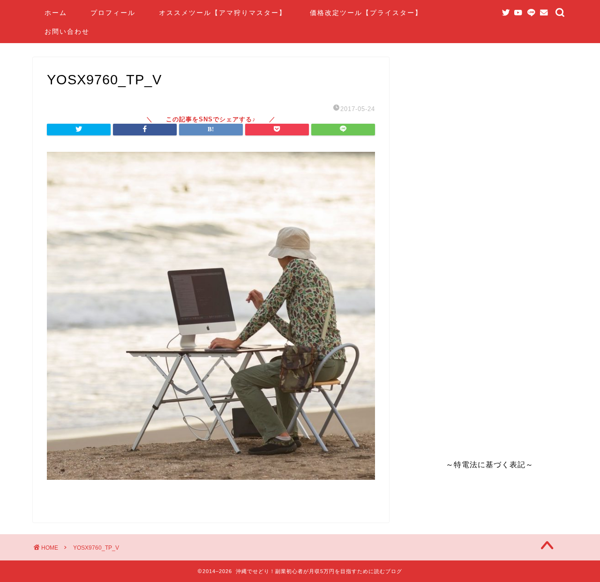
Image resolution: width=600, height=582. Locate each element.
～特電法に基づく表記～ (489, 465)
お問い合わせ (67, 31)
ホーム (56, 12)
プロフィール (112, 12)
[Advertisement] (482, 246)
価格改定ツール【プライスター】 (366, 12)
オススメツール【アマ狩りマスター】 (222, 12)
